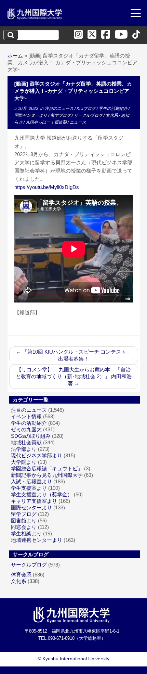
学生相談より (26, 533)
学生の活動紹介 (114, 108)
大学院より (24, 462)
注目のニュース (60, 108)
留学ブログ (61, 115)
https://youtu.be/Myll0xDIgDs (46, 187)
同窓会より (24, 527)
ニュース (78, 122)
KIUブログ (87, 108)
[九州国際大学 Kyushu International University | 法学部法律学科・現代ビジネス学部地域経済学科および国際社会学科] (35, 14)
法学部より (24, 449)
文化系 (112, 115)
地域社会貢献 (26, 442)
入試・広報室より (31, 481)
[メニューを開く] (136, 14)
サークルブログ (89, 115)
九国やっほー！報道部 (47, 122)
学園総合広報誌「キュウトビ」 (47, 468)
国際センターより (31, 115)
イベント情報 (26, 416)
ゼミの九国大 (26, 429)
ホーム (15, 56)
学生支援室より (29, 488)
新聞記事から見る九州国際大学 (47, 475)
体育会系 (21, 574)
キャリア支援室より (34, 501)
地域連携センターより (36, 540)
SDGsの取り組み (31, 436)
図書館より (24, 520)
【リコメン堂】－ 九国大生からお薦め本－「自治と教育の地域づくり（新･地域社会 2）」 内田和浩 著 (74, 376)
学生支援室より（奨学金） (41, 494)
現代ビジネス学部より (36, 455)
